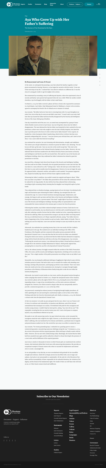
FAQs (91, 421)
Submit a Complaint (95, 431)
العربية (97, 4)
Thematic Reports (58, 413)
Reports (23, 4)
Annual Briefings (58, 435)
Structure (92, 453)
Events (71, 424)
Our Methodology (94, 416)
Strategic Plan (93, 455)
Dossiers (72, 440)
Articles (71, 418)
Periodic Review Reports (60, 418)
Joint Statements (58, 430)
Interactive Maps (53, 4)
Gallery (71, 427)
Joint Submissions (58, 420)
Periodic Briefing (58, 433)
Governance (94, 443)
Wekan (101, 464)
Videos (71, 421)
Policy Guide (93, 450)
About (62, 4)
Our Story (92, 413)
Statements (38, 4)
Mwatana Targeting (95, 428)
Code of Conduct (94, 418)
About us (93, 410)
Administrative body (95, 448)
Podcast (71, 429)
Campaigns (73, 435)
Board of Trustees (94, 445)
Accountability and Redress (78, 413)
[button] (75, 4)
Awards (92, 423)
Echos (71, 432)
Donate (89, 4)
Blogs (45, 4)
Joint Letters (57, 445)
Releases (56, 428)
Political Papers (58, 452)
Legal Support (74, 410)
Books (71, 437)
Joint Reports (57, 416)
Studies (30, 4)
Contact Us (93, 434)
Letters (56, 440)
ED (90, 426)
